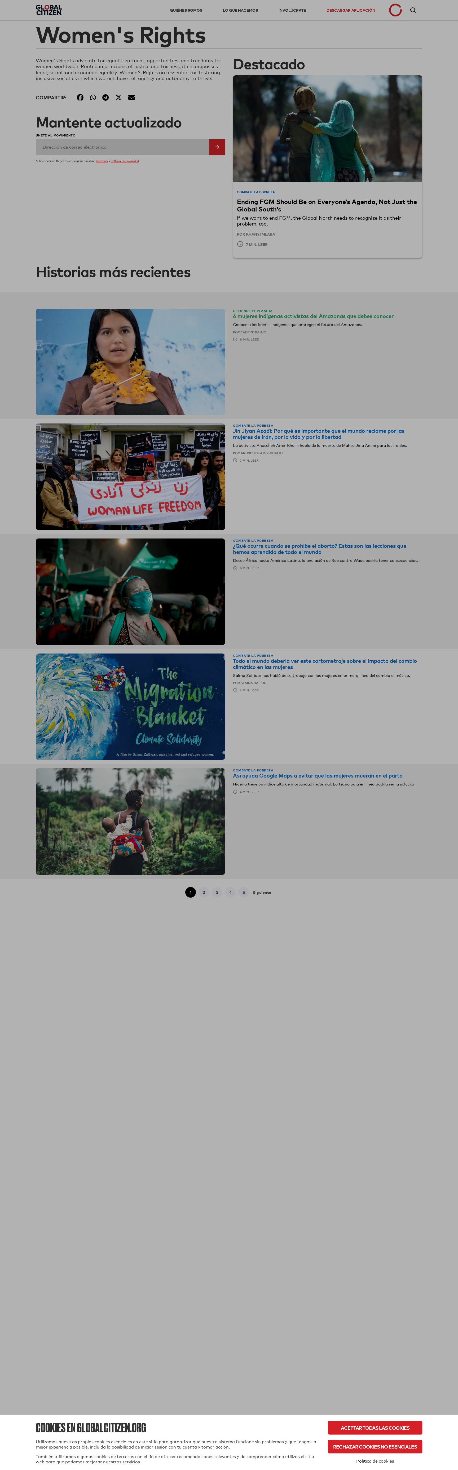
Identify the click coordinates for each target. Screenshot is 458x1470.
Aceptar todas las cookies (375, 1427)
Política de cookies (375, 1461)
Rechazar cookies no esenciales (375, 1446)
